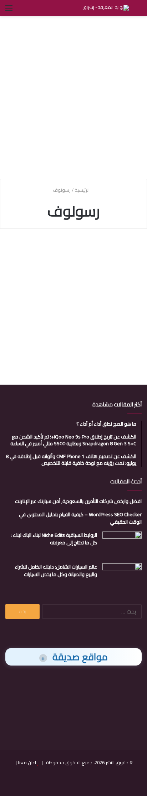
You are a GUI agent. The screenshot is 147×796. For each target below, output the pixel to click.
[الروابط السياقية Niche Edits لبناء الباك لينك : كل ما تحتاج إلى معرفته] (122, 544)
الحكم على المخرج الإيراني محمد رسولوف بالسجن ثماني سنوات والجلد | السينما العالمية (75, 275)
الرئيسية (83, 190)
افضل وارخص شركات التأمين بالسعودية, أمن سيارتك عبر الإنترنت (78, 501)
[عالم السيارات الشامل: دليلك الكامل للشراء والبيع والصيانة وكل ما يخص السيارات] (122, 576)
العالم (130, 251)
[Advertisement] (73, 96)
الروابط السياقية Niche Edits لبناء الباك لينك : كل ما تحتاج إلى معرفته (54, 538)
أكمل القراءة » (117, 349)
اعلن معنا (27, 762)
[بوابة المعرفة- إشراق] (105, 8)
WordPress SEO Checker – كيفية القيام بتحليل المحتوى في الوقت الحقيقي (80, 518)
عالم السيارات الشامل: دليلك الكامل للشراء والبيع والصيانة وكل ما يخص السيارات (56, 570)
